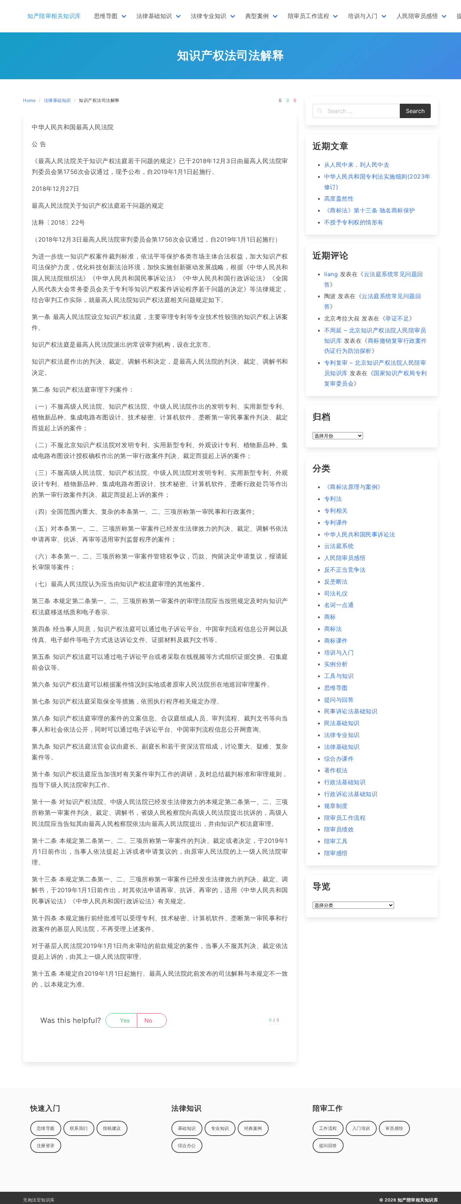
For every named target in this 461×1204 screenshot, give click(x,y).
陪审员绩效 (339, 829)
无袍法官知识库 (39, 1200)
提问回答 (328, 1145)
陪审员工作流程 (345, 817)
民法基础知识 (342, 723)
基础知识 (187, 1128)
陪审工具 (336, 841)
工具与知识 (339, 675)
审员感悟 (394, 1128)
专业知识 (220, 1128)
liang (331, 274)
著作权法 (336, 770)
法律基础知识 (57, 100)
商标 (330, 616)
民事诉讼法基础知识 (351, 711)
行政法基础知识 (345, 782)
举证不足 (397, 318)
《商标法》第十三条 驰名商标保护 (369, 210)
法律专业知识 (342, 734)
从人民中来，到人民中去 (357, 164)
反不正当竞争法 (345, 569)
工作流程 (328, 1128)
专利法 (333, 498)
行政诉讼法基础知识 (351, 794)
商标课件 (336, 640)
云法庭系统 (339, 545)
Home (29, 100)
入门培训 (361, 1128)
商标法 (333, 628)
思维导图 (336, 687)
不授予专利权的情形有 (354, 222)
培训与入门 (339, 652)
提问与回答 (339, 699)
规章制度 (336, 805)
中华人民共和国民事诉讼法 (359, 534)
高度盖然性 (339, 198)
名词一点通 (339, 604)
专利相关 (336, 510)
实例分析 (336, 664)
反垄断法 (336, 581)
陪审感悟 (336, 853)
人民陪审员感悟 (345, 557)
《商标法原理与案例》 (354, 486)
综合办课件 (339, 758)
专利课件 (336, 522)
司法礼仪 (336, 593)
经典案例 (253, 1128)
